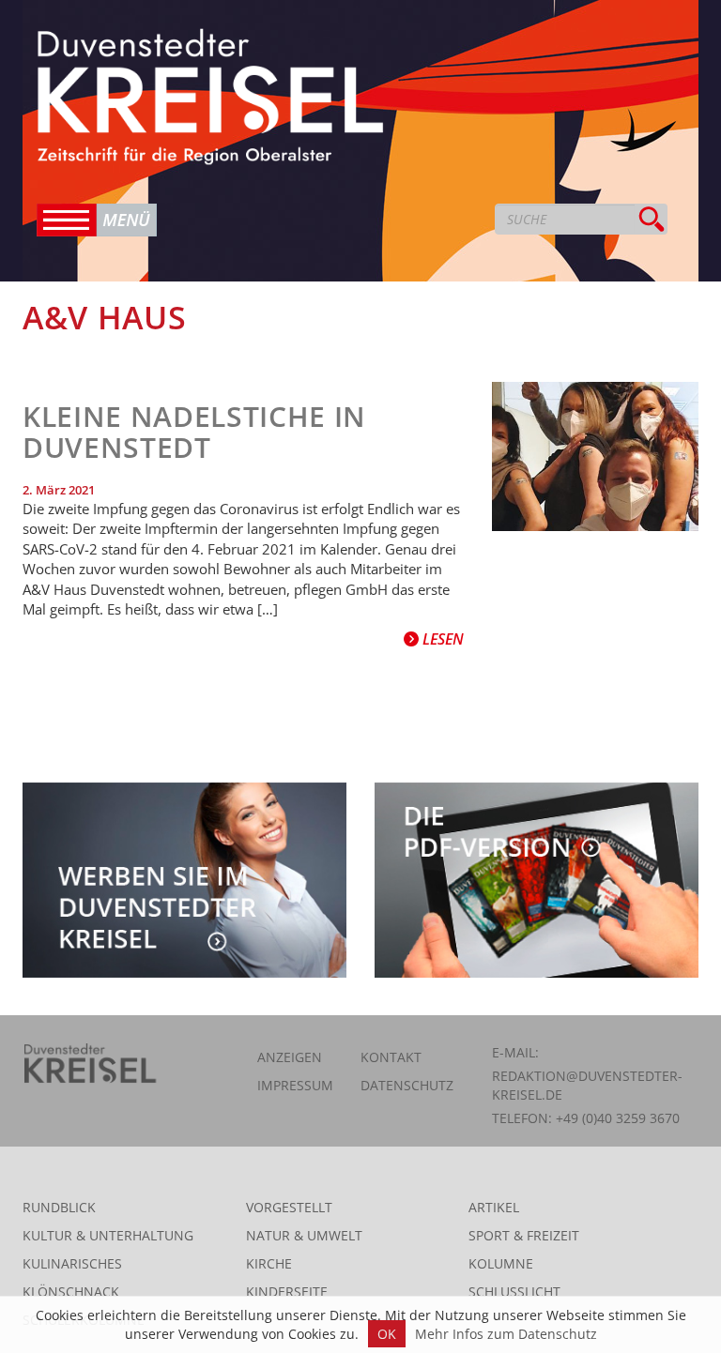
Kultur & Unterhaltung (108, 1235)
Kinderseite (287, 1291)
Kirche (269, 1263)
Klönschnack (71, 1291)
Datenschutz (406, 1085)
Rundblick (59, 1207)
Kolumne (500, 1263)
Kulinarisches (72, 1263)
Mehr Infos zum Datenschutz (506, 1334)
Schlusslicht (514, 1291)
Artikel (493, 1207)
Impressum (295, 1085)
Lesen (441, 639)
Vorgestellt (289, 1207)
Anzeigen (289, 1057)
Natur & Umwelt (304, 1235)
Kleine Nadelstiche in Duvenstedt (194, 431)
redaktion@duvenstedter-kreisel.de (587, 1085)
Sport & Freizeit (523, 1235)
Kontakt (391, 1057)
